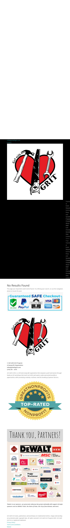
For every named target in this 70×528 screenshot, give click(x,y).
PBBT (67, 225)
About (67, 223)
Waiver (9, 527)
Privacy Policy (11, 522)
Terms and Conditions (14, 524)
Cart (67, 227)
